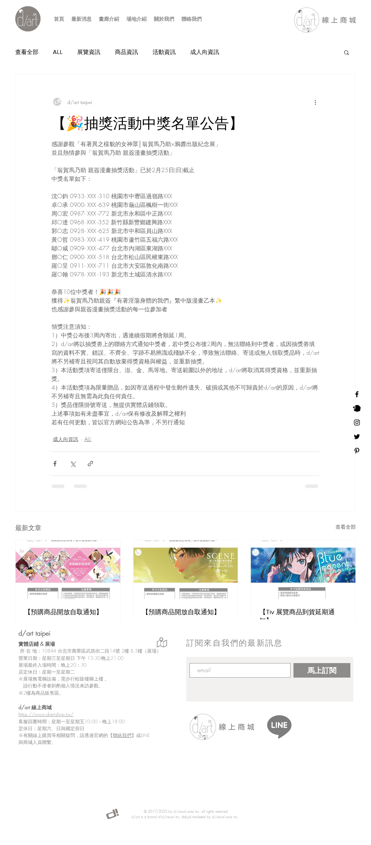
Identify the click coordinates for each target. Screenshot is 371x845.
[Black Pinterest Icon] (357, 451)
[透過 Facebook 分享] (54, 463)
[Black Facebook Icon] (357, 394)
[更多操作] (315, 101)
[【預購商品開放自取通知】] (68, 569)
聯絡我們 (122, 735)
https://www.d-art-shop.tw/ (46, 714)
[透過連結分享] (90, 463)
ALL (58, 52)
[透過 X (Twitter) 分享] (72, 463)
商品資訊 (126, 52)
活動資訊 (164, 52)
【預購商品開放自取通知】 (63, 612)
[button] (346, 52)
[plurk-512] (357, 408)
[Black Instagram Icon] (357, 422)
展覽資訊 (88, 52)
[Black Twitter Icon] (357, 437)
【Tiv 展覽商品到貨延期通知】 (297, 616)
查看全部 (26, 52)
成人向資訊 (204, 52)
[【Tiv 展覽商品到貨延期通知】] (303, 569)
